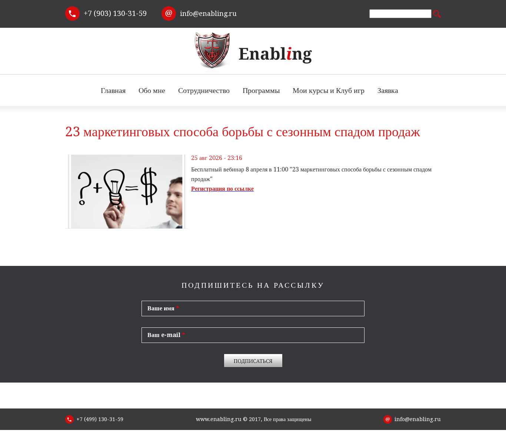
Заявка (387, 90)
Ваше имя (163, 308)
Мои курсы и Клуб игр (328, 90)
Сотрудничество (204, 93)
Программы (261, 93)
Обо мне (152, 93)
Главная (113, 90)
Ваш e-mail (166, 334)
